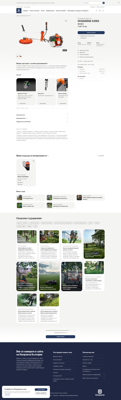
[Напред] (67, 92)
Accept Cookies (41, 389)
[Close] (48, 387)
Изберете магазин (100, 6)
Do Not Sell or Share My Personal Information (41, 393)
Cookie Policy (7, 395)
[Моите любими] (103, 10)
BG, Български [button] (27, 6)
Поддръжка (92, 6)
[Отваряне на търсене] (96, 10)
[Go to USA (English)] (104, 3)
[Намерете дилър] (99, 10)
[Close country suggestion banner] (119, 3)
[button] (25, 10)
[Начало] (18, 10)
